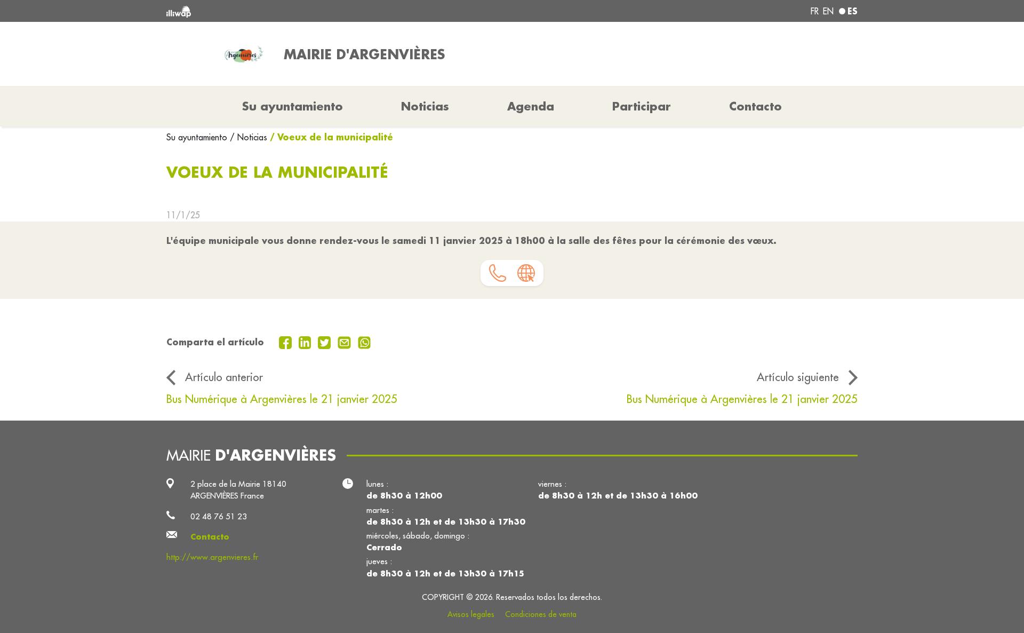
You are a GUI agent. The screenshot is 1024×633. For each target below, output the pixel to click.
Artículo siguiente (798, 377)
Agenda (530, 106)
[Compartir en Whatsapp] (364, 341)
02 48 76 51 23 (218, 516)
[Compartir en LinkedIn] (306, 341)
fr (815, 11)
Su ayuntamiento (198, 137)
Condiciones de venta (541, 614)
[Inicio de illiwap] (306, 11)
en (828, 11)
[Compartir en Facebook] (287, 341)
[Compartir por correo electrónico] (345, 341)
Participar (641, 106)
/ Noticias (248, 137)
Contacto (755, 106)
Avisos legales (470, 614)
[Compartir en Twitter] (325, 341)
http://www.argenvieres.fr (212, 557)
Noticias (425, 106)
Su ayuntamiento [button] (292, 106)
